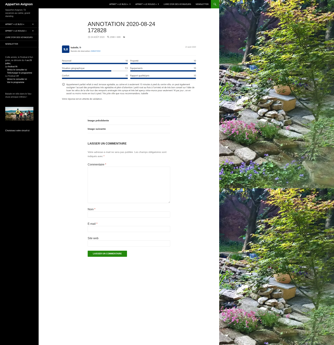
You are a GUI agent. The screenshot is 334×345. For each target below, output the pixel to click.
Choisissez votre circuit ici (17, 130)
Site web (93, 238)
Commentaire (97, 164)
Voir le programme (15, 82)
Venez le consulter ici (17, 70)
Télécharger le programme (19, 73)
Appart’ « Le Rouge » (146, 4)
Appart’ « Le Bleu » (118, 4)
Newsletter (202, 4)
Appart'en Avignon (19, 4)
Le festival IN (11, 66)
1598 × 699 (115, 37)
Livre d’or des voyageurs (177, 4)
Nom (91, 209)
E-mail (92, 223)
